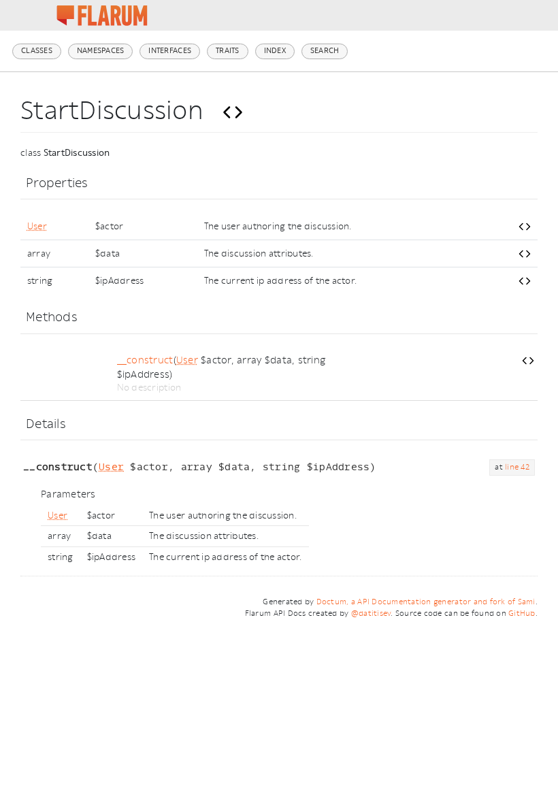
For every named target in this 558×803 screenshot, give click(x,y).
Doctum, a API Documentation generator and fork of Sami (426, 601)
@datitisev (371, 613)
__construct (145, 360)
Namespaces (101, 50)
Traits (228, 50)
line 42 (517, 467)
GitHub (522, 613)
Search (325, 50)
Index (275, 50)
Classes (36, 50)
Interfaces (169, 50)
